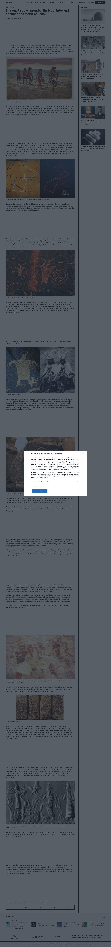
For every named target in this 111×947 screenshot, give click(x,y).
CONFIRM (39, 491)
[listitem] (55, 482)
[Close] (83, 453)
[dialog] (55, 473)
